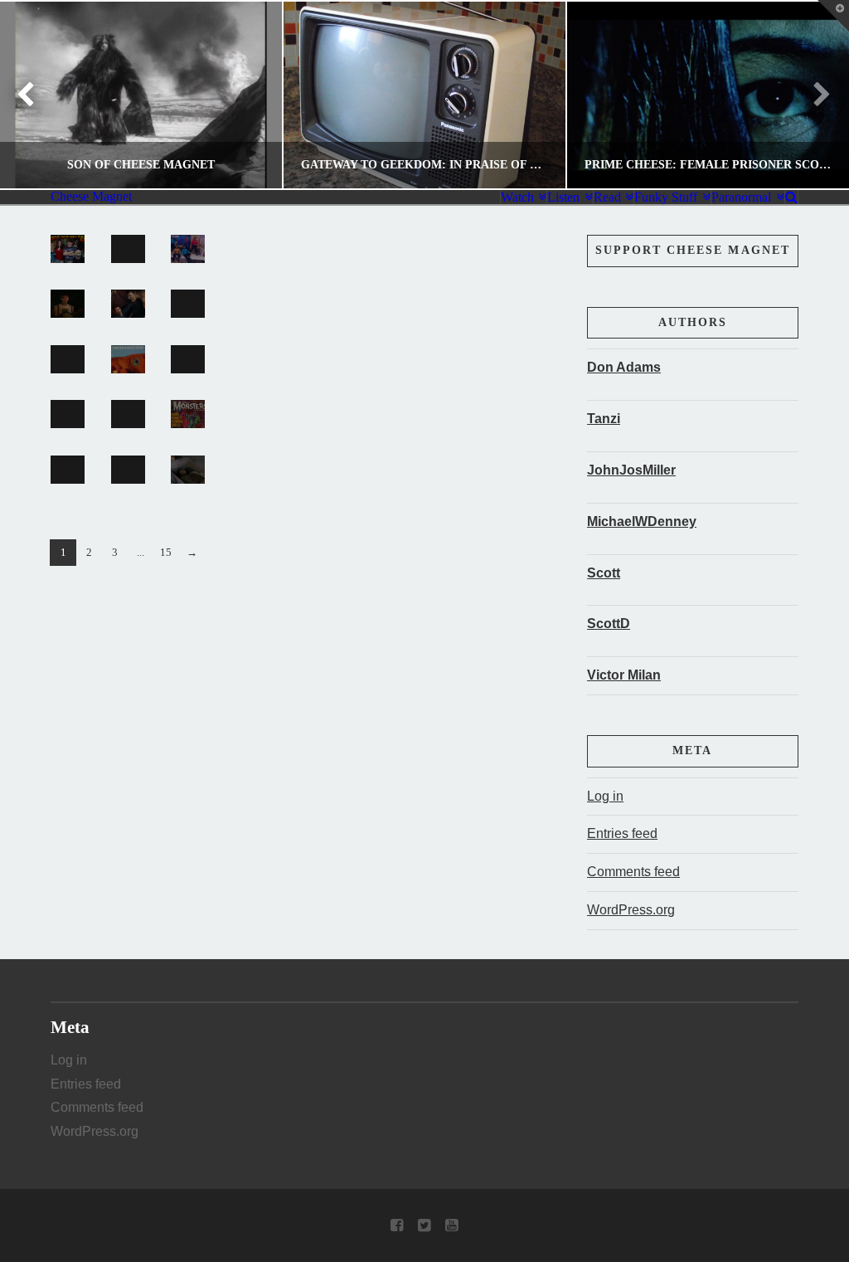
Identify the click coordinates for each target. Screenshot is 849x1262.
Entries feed (622, 833)
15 (166, 552)
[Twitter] (424, 1225)
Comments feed (633, 872)
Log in (605, 796)
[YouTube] (451, 1225)
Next (814, 95)
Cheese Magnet (91, 196)
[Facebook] (397, 1225)
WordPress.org (631, 910)
